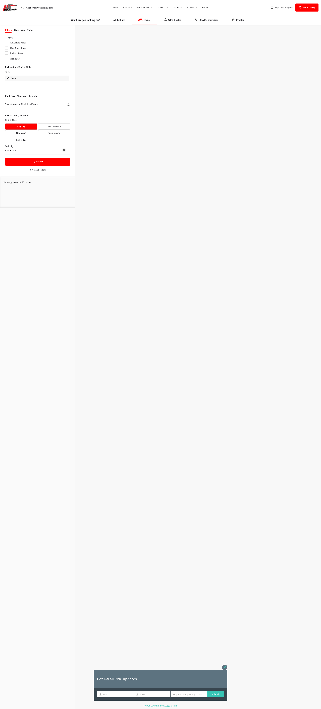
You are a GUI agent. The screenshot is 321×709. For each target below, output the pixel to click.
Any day (21, 126)
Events (126, 7)
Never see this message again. (160, 705)
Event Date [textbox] (10, 150)
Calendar (161, 7)
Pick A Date (11, 120)
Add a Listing (308, 7)
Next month (54, 133)
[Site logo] (10, 7)
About (176, 7)
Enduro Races (16, 53)
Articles (190, 7)
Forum (205, 7)
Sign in (278, 7)
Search (39, 161)
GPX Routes (143, 7)
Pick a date (21, 139)
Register (289, 7)
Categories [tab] (19, 30)
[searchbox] (19, 85)
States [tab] (30, 30)
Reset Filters (40, 169)
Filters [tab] (8, 30)
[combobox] (37, 80)
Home (115, 7)
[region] (198, 367)
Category (9, 37)
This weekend (54, 126)
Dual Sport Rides (18, 47)
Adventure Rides (18, 42)
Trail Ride (15, 58)
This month (21, 133)
